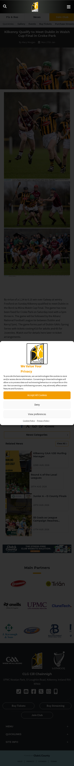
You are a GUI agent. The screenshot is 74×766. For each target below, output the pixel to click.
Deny (37, 404)
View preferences (37, 414)
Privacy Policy (43, 420)
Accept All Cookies (37, 395)
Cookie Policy (29, 420)
